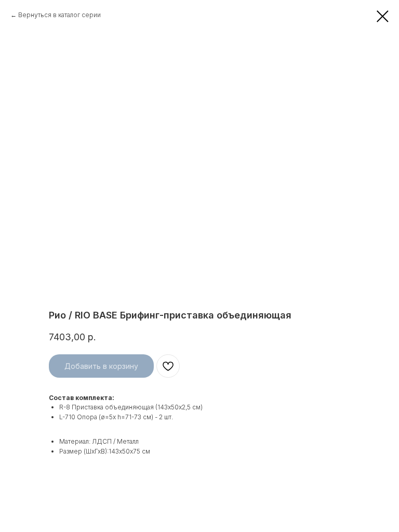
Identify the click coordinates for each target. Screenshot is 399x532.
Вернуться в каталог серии (59, 15)
